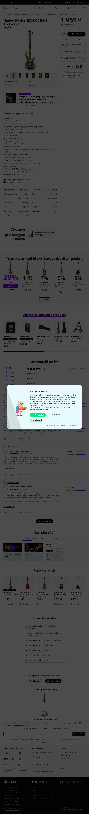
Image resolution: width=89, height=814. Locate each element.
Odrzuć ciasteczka (55, 414)
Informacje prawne (52, 425)
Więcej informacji (36, 420)
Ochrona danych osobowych (68, 425)
